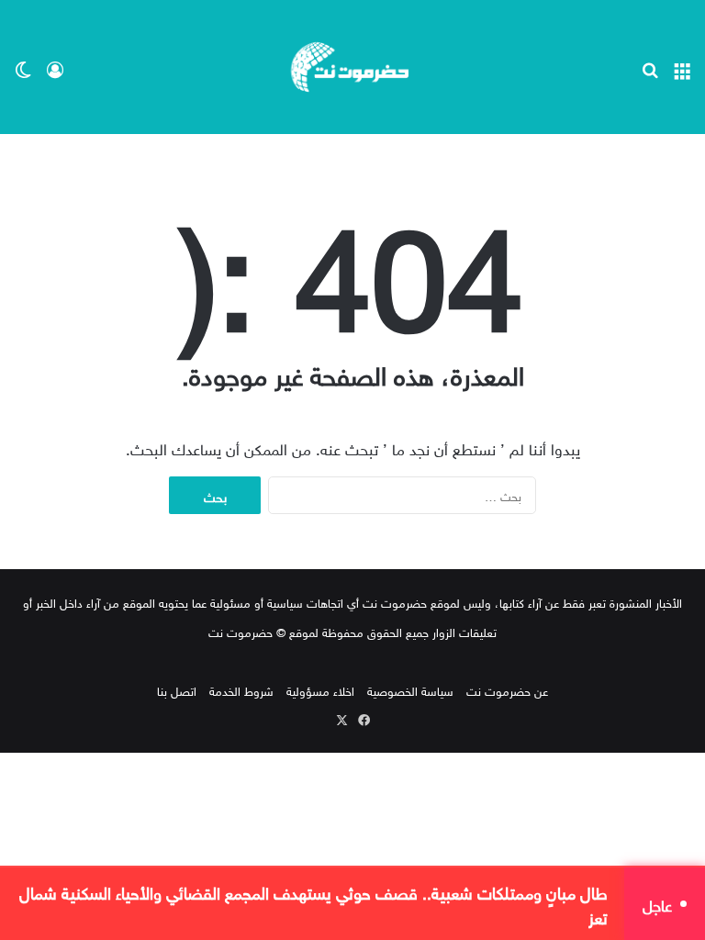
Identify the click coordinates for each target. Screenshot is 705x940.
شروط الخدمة (241, 689)
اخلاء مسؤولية (320, 689)
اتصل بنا (176, 689)
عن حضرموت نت (507, 689)
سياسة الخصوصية (410, 689)
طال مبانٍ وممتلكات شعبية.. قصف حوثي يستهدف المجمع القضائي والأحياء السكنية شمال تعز (313, 903)
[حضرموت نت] (352, 67)
